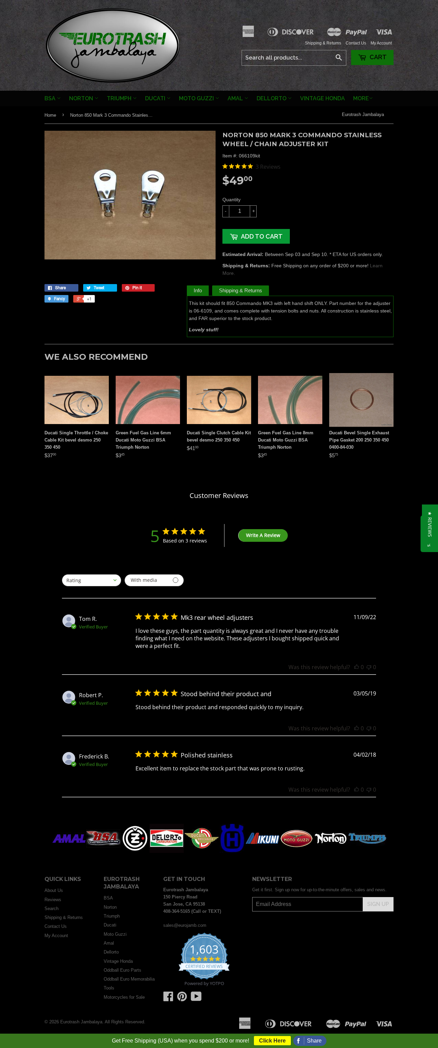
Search (51, 908)
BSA (50, 98)
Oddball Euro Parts (122, 970)
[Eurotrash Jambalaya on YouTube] (196, 998)
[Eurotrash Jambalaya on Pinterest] (182, 998)
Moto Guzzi (197, 98)
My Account (381, 43)
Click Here (272, 1041)
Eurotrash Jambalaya (363, 114)
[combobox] (91, 580)
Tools (109, 988)
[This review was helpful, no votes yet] (356, 667)
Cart (377, 57)
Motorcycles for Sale (124, 997)
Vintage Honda (322, 98)
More (361, 98)
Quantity (231, 199)
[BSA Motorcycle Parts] (103, 851)
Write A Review (263, 535)
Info (198, 290)
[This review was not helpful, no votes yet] (368, 667)
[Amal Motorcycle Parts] (69, 851)
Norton (81, 98)
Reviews (52, 899)
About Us (53, 890)
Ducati (156, 98)
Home (50, 115)
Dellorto (272, 98)
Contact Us (356, 43)
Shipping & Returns (323, 43)
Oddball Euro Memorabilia (129, 979)
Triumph (120, 98)
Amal (236, 98)
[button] (430, 524)
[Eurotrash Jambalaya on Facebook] (168, 998)
